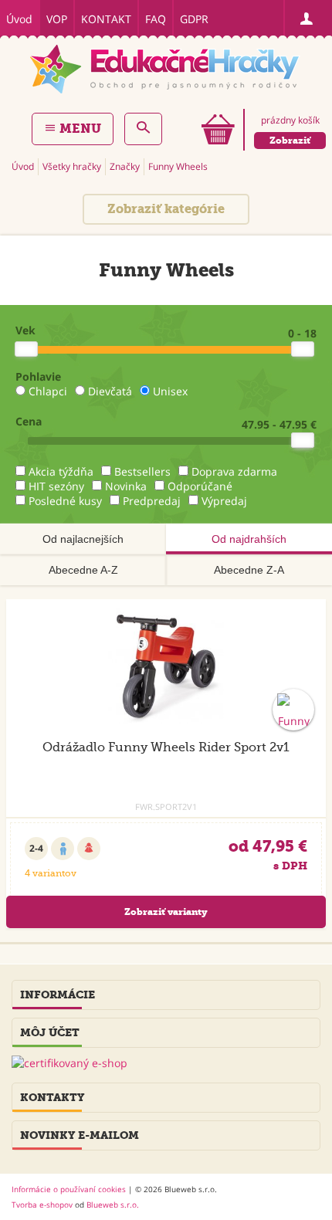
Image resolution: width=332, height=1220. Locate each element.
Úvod (19, 19)
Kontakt (106, 19)
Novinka (126, 486)
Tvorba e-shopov (42, 1204)
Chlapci (48, 391)
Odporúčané (200, 486)
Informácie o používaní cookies (69, 1189)
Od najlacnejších (83, 539)
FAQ (155, 19)
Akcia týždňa (61, 471)
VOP (56, 19)
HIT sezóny (56, 486)
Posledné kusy (65, 500)
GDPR (194, 19)
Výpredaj (224, 500)
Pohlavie (38, 376)
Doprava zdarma (234, 471)
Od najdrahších (249, 539)
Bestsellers (142, 471)
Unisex (170, 391)
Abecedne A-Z (83, 570)
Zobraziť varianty (166, 912)
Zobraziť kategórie (166, 209)
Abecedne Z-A (249, 570)
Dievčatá (110, 391)
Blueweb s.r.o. (112, 1204)
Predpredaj (152, 500)
